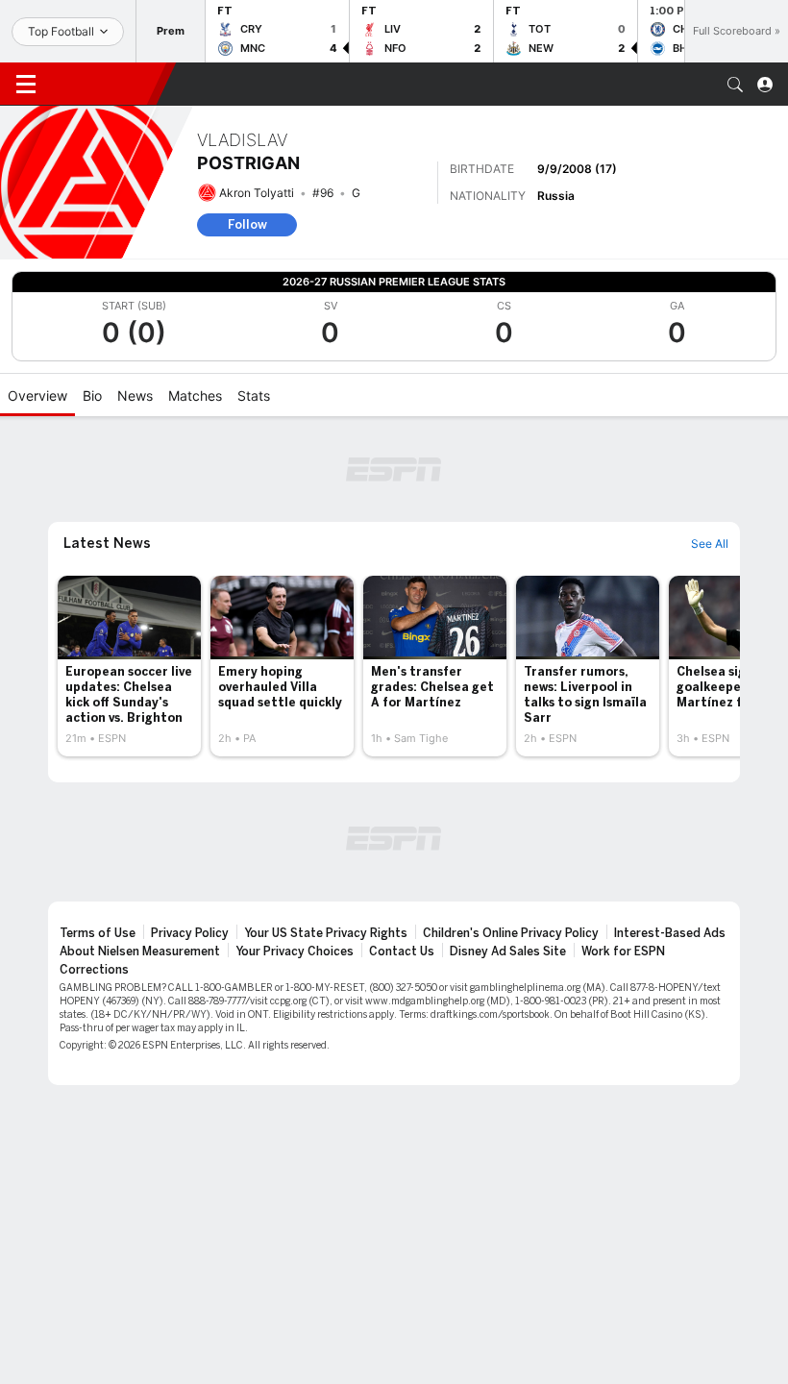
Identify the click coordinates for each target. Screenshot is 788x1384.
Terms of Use (97, 933)
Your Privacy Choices (294, 951)
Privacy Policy (190, 933)
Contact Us (401, 951)
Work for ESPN (623, 951)
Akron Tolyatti (256, 192)
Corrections (94, 969)
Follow (247, 224)
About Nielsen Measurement (140, 951)
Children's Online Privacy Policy (511, 933)
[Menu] (26, 84)
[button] (735, 84)
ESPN (103, 83)
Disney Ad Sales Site (508, 951)
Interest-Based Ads (670, 933)
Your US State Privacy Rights (325, 933)
